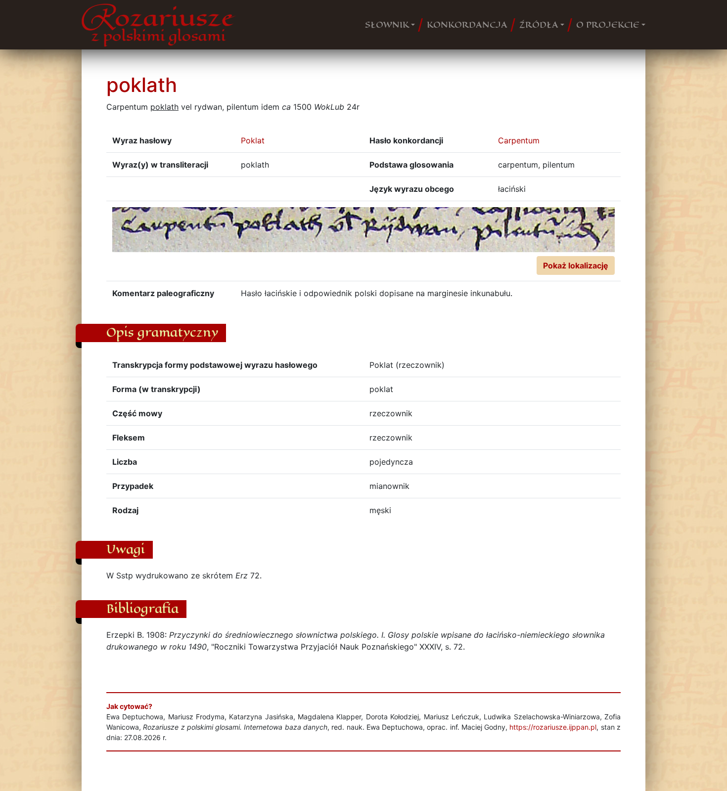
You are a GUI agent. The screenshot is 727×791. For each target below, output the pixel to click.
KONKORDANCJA (467, 24)
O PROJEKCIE (607, 24)
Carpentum (519, 140)
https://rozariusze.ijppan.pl (552, 727)
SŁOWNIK (387, 24)
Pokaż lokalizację (575, 265)
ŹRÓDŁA (538, 24)
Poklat (253, 140)
